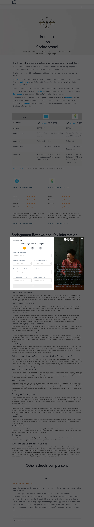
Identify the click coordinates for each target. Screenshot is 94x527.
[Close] (83, 238)
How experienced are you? (40, 260)
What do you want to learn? (20, 252)
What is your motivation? (19, 260)
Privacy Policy (74, 286)
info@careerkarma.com (65, 282)
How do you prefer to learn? (20, 277)
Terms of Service (65, 286)
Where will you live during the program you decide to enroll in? (28, 269)
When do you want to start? (40, 277)
